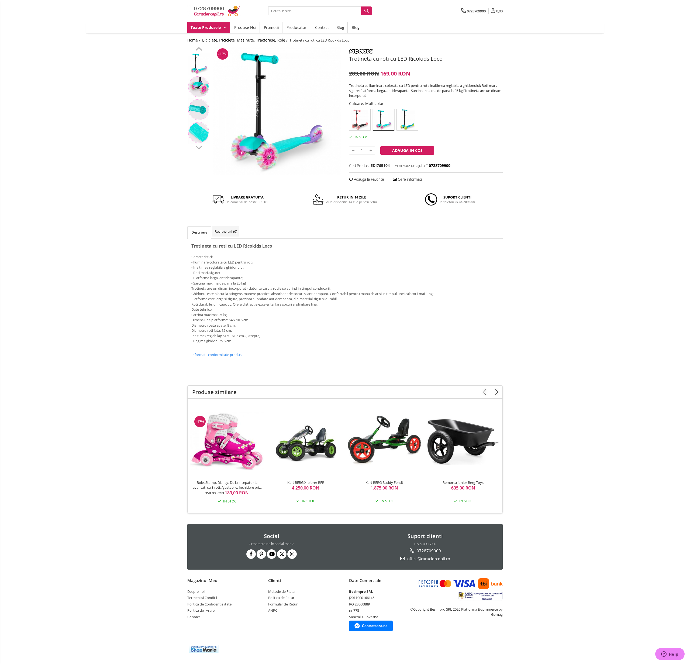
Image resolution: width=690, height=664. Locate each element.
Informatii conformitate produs (216, 354)
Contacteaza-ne (374, 626)
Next (199, 146)
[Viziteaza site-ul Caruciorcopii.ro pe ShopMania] (204, 649)
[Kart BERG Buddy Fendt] (384, 441)
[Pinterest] (261, 554)
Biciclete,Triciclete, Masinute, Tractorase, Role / (245, 40)
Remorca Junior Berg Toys (463, 482)
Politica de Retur (281, 597)
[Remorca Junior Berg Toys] (463, 440)
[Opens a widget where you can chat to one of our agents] (670, 654)
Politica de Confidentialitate (209, 604)
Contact (322, 27)
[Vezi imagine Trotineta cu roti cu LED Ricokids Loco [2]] (199, 109)
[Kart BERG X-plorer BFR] (305, 440)
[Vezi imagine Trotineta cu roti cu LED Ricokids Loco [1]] (199, 87)
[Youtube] (271, 554)
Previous (199, 49)
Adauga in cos (407, 150)
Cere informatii (410, 179)
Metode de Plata (281, 591)
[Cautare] (366, 10)
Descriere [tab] (199, 232)
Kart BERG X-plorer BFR (305, 482)
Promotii (271, 27)
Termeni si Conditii (202, 597)
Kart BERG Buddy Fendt (384, 482)
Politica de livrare (201, 610)
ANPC (272, 610)
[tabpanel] (277, 111)
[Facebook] (251, 554)
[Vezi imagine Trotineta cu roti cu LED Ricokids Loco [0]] (199, 64)
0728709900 (428, 550)
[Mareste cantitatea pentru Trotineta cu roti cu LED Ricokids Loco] (371, 150)
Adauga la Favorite (368, 179)
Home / (194, 40)
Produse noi (245, 27)
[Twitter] (282, 554)
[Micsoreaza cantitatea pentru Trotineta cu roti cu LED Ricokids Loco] (353, 150)
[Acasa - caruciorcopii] (214, 11)
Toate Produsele (206, 27)
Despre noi (196, 591)
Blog (340, 27)
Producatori (297, 27)
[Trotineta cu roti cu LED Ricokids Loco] (277, 111)
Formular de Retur (283, 604)
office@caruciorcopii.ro (428, 558)
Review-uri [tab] (226, 231)
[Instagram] (292, 554)
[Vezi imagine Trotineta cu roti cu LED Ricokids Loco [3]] (199, 132)
